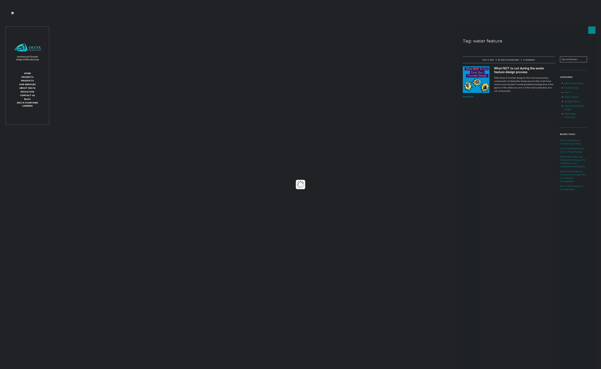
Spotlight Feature (571, 101)
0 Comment (529, 60)
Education (27, 91)
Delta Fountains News (573, 83)
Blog (27, 99)
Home (27, 73)
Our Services (27, 84)
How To (567, 92)
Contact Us (27, 95)
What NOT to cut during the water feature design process (519, 70)
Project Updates (571, 97)
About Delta (27, 88)
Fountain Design (571, 88)
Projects (27, 77)
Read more (468, 96)
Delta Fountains (510, 60)
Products (27, 80)
